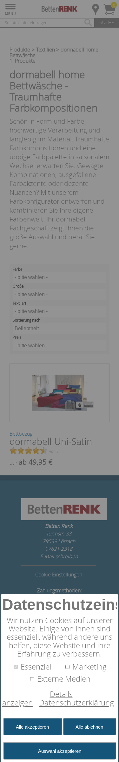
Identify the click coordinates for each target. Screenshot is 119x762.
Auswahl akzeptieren (59, 751)
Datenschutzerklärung (76, 702)
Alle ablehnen (89, 727)
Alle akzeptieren (32, 727)
